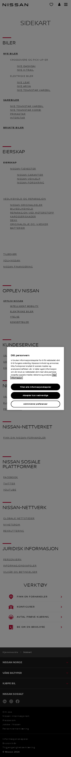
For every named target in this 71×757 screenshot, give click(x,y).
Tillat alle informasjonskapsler (35, 387)
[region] (35, 378)
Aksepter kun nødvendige (35, 395)
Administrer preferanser (35, 404)
